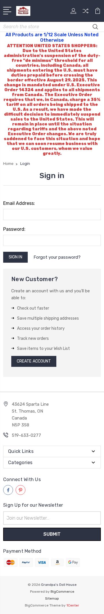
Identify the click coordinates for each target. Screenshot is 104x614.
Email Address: (19, 203)
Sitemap (52, 598)
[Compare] (85, 13)
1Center (72, 605)
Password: (14, 229)
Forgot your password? (57, 257)
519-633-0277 (26, 435)
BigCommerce (62, 592)
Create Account (34, 361)
